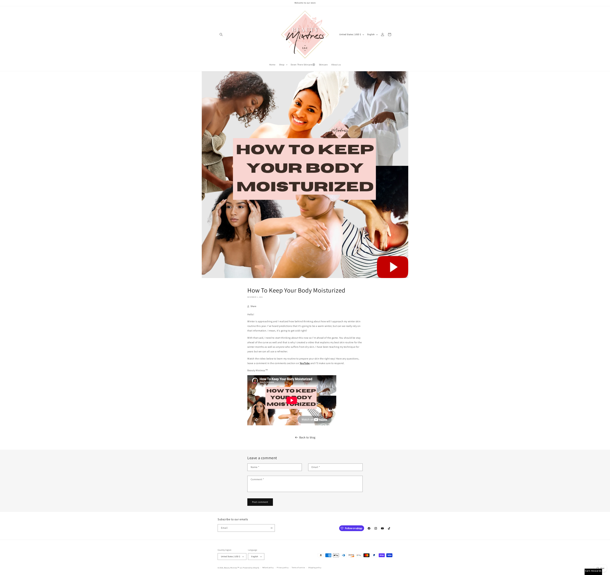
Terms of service (298, 567)
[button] (221, 34)
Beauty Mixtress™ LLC (233, 568)
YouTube (305, 363)
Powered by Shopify (251, 568)
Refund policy (268, 567)
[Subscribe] (271, 528)
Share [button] (253, 306)
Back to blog (307, 437)
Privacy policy (282, 567)
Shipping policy (314, 567)
